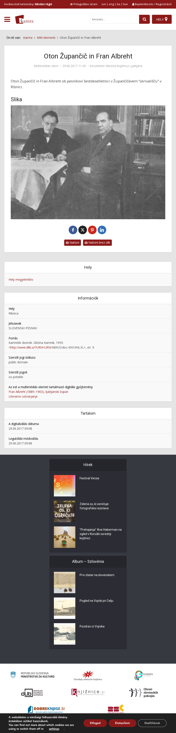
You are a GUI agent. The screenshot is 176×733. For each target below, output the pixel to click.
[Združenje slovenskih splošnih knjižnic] (88, 692)
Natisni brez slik (99, 242)
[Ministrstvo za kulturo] (32, 675)
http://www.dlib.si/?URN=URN (30, 347)
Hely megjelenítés (21, 279)
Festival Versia (89, 478)
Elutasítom (122, 723)
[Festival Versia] (64, 485)
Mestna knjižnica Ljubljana (124, 66)
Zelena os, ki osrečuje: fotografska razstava (94, 506)
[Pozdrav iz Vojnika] (64, 634)
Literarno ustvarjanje (23, 396)
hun (125, 4)
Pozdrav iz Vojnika (92, 626)
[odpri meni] (7, 19)
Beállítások (152, 723)
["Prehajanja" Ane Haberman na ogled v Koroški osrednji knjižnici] (64, 537)
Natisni (74, 242)
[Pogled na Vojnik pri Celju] (64, 608)
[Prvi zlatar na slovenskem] (64, 582)
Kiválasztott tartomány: (28, 4)
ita (118, 4)
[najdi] (144, 19)
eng (111, 4)
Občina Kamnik (43, 343)
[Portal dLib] (32, 692)
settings (54, 729)
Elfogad (95, 723)
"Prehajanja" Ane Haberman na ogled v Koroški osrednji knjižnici (101, 534)
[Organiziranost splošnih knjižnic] (88, 675)
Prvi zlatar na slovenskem (97, 575)
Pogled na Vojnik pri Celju (96, 600)
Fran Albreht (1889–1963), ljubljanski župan (38, 392)
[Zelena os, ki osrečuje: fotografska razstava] (64, 511)
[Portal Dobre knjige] (46, 710)
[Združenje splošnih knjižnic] (116, 710)
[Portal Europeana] (144, 675)
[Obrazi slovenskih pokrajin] (143, 692)
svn (104, 4)
